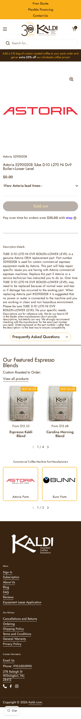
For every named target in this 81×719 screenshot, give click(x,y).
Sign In (7, 572)
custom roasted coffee (37, 53)
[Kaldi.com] (39, 29)
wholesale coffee (51, 57)
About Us (9, 582)
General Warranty (14, 638)
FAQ (6, 592)
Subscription (11, 577)
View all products (16, 378)
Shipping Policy (13, 628)
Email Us (8, 660)
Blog (6, 587)
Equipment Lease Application (22, 602)
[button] (74, 29)
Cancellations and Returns (20, 618)
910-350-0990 (22, 666)
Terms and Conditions (17, 634)
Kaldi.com (35, 702)
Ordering (9, 624)
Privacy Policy (12, 644)
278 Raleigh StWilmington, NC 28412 (14, 675)
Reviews (8, 597)
